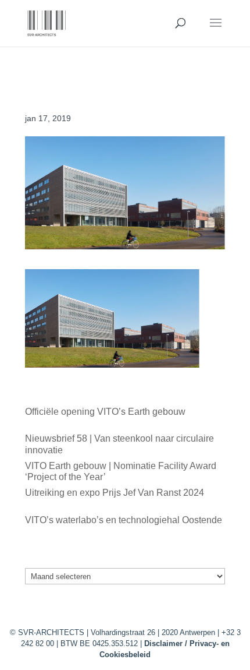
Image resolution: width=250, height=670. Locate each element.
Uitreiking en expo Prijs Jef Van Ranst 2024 (114, 493)
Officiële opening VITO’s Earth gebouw (105, 412)
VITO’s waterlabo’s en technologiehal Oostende (123, 520)
